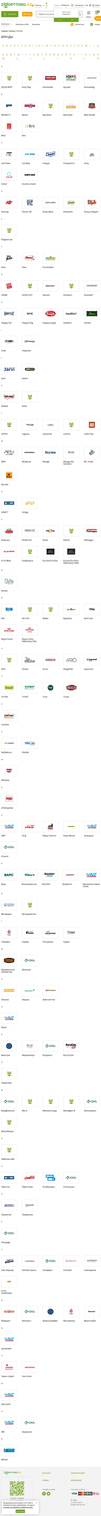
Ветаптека (80, 24)
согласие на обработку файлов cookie (18, 1507)
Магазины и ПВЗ (22, 24)
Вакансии (36, 24)
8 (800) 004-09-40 (78, 1504)
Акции (97, 24)
